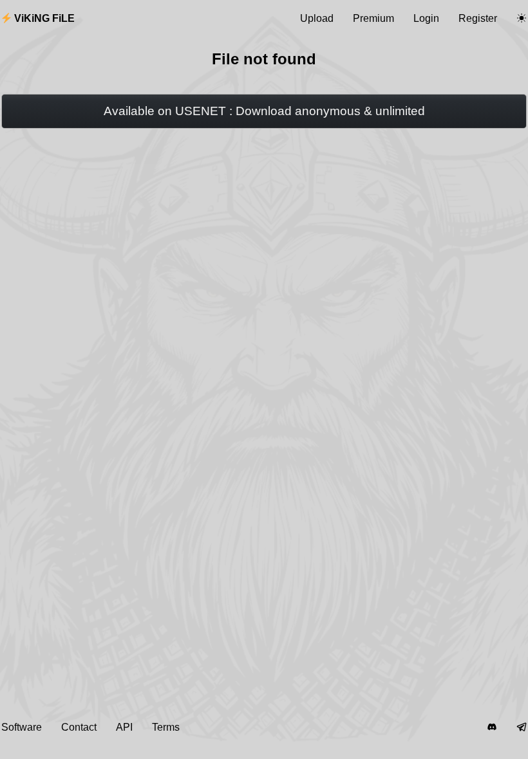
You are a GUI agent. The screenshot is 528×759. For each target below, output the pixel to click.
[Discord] (492, 727)
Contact (79, 727)
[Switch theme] (521, 18)
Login (426, 18)
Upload (317, 18)
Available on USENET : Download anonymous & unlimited (264, 111)
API (124, 727)
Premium (373, 18)
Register (477, 18)
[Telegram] (521, 727)
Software (21, 727)
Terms (166, 727)
